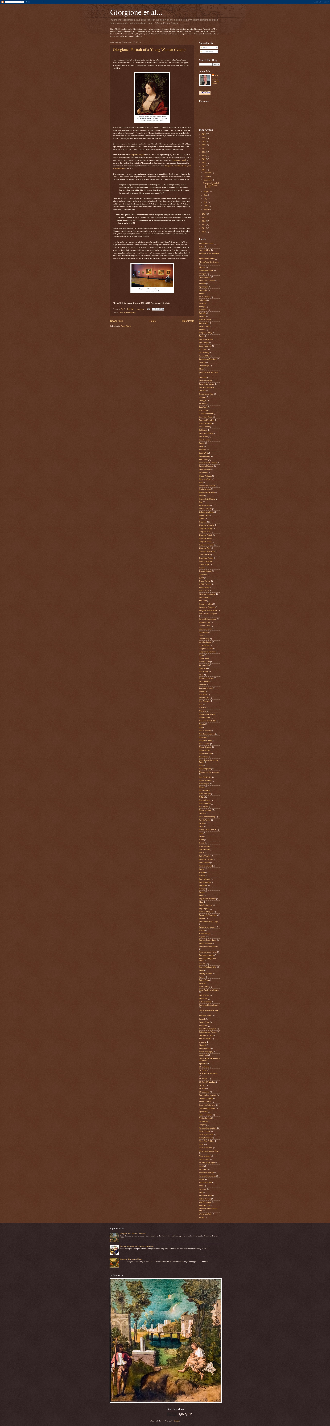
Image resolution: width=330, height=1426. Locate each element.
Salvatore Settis (205, 1016)
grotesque (203, 574)
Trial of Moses (204, 1159)
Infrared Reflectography (208, 619)
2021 (204, 152)
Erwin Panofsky (205, 469)
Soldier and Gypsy (206, 1052)
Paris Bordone (204, 863)
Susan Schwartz (205, 1102)
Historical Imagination (207, 594)
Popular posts (204, 909)
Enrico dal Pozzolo (206, 466)
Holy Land (203, 601)
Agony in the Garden (206, 259)
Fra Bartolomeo (205, 489)
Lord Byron (203, 695)
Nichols (202, 823)
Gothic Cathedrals (206, 561)
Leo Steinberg (204, 681)
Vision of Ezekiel (205, 1196)
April (206, 202)
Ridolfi (201, 970)
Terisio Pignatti (204, 1131)
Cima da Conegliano (206, 384)
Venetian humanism (206, 1173)
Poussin (202, 918)
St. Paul (202, 1085)
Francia (202, 496)
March (206, 206)
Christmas (203, 378)
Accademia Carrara (206, 243)
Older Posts (188, 321)
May (206, 199)
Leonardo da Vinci (206, 688)
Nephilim (202, 813)
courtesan (203, 404)
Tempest (202, 1125)
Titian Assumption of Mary (209, 1151)
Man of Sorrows (205, 731)
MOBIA (202, 797)
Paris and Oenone (206, 859)
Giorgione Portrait (205, 535)
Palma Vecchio (204, 856)
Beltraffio (202, 313)
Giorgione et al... (136, 12)
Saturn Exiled (204, 1022)
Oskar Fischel (204, 849)
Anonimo (202, 284)
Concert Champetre (206, 387)
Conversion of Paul (206, 394)
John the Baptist (205, 642)
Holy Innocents (204, 597)
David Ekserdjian (205, 423)
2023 (204, 145)
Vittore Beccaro (205, 1199)
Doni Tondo (203, 436)
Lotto (201, 704)
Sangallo (202, 1019)
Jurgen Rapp (204, 658)
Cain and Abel (204, 356)
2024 (204, 141)
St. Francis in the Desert (208, 1073)
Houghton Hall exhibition (208, 611)
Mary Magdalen (129, 313)
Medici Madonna (205, 781)
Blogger (176, 1421)
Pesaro (201, 892)
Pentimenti (203, 886)
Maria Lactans (204, 744)
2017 (204, 166)
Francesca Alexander (207, 492)
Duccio (201, 443)
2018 (204, 163)
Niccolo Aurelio (204, 820)
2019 (204, 159)
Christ (201, 369)
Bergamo (202, 316)
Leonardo (202, 685)
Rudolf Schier (204, 995)
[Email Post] (148, 309)
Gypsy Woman (204, 581)
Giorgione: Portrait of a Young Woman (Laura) (149, 49)
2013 (204, 221)
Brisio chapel (204, 343)
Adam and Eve (204, 250)
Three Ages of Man (206, 1134)
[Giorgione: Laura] (179, 160)
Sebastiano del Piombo (207, 1032)
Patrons (202, 876)
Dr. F (216, 75)
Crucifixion (203, 407)
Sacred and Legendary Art (208, 1005)
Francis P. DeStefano (207, 499)
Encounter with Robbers (208, 463)
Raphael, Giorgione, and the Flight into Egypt (137, 1246)
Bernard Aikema (205, 320)
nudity (201, 840)
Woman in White (205, 1214)
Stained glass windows (207, 1095)
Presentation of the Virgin (208, 922)
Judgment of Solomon (207, 652)
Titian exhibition (205, 1156)
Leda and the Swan (206, 678)
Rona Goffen (204, 987)
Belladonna (203, 310)
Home (153, 321)
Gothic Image (204, 565)
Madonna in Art (204, 717)
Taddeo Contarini (205, 1118)
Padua (201, 853)
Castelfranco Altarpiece (207, 359)
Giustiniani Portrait (206, 558)
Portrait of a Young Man (208, 915)
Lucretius (202, 708)
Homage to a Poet (206, 604)
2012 (204, 225)
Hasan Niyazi (204, 588)
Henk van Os (204, 591)
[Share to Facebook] (160, 309)
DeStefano (203, 430)
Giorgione (202, 522)
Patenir (201, 869)
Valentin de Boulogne (207, 1163)
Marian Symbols (205, 747)
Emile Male (203, 460)
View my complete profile (215, 81)
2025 (204, 138)
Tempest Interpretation (207, 1128)
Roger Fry (203, 983)
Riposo (201, 977)
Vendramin (203, 1169)
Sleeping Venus (205, 1049)
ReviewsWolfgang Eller (207, 967)
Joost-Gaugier (204, 645)
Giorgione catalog (205, 528)
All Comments (207, 52)
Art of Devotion (204, 297)
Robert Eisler (204, 980)
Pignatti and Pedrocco (207, 899)
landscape (203, 668)
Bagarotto (202, 303)
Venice (201, 1179)
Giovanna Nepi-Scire (206, 551)
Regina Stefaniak (205, 943)
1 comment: (140, 309)
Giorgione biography (206, 525)
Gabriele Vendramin (206, 512)
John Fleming (204, 639)
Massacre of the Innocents (209, 772)
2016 (204, 170)
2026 (204, 134)
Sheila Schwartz (205, 1039)
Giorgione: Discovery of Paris (131, 1259)
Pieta (201, 895)
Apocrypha (203, 290)
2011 (204, 228)
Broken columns (205, 346)
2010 (204, 232)
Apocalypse (203, 287)
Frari (201, 502)
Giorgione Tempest (206, 545)
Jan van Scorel (204, 626)
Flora (201, 483)
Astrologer (203, 300)
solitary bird (203, 1055)
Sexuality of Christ (206, 1035)
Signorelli (202, 1045)
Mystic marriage (205, 810)
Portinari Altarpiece (206, 912)
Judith (201, 655)
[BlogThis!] (155, 309)
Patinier (202, 872)
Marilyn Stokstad (205, 754)
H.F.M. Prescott (205, 584)
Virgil (201, 1192)
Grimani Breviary (205, 571)
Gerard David (204, 515)
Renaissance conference (208, 947)
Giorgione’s (137, 155)
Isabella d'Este (204, 622)
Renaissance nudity (206, 955)
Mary (201, 765)
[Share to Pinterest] (163, 309)
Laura (121, 313)
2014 (204, 217)
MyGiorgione (204, 807)
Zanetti (201, 1217)
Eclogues (202, 450)
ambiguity (202, 274)
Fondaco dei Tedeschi (207, 486)
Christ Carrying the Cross (208, 372)
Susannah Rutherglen (207, 1105)
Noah (201, 827)
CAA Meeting (204, 353)
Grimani (202, 568)
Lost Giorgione (204, 701)
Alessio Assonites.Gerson (208, 262)
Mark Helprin (204, 757)
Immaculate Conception (208, 614)
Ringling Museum (205, 974)
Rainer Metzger (205, 933)
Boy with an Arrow (206, 339)
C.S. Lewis (203, 349)
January (207, 209)
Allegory (202, 267)
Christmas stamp (205, 381)
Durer (201, 446)
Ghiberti (202, 519)
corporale (202, 397)
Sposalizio (203, 1064)
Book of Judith (204, 326)
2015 (204, 214)
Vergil (201, 1186)
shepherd (202, 1042)
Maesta (202, 724)
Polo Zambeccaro (205, 905)
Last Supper (203, 672)
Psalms (202, 930)
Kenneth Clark (204, 662)
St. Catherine (204, 1067)
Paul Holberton (204, 879)
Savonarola (203, 1026)
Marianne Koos (204, 750)
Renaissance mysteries (208, 952)
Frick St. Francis (205, 509)
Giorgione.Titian (205, 548)
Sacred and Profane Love (208, 1010)
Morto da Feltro (205, 804)
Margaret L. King (205, 740)
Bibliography (203, 323)
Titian (201, 1144)
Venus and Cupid (205, 1182)
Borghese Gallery (205, 333)
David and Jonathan (206, 420)
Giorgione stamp (205, 542)
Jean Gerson (204, 632)
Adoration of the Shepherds (209, 253)
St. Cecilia (203, 1070)
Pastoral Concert (205, 866)
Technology (203, 1121)
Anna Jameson (204, 277)
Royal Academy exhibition (208, 990)
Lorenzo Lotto (204, 698)
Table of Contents (205, 1115)
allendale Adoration (206, 270)
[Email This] (153, 309)
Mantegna (203, 737)
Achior (201, 247)
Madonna (202, 711)
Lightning (202, 691)
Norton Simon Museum (207, 830)
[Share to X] (158, 309)
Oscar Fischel (204, 846)
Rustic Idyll (203, 999)
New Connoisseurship (207, 817)
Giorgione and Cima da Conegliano (133, 1234)
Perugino (202, 889)
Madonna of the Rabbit (207, 721)
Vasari (201, 1166)
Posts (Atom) (126, 326)
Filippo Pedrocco (205, 476)
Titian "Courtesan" (206, 1148)
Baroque (202, 307)
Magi (201, 727)
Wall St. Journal (205, 1202)
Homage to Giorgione (207, 607)
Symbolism (203, 1111)
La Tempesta (204, 665)
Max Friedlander (205, 777)
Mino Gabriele (204, 790)
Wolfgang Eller (204, 1205)
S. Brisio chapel (205, 1002)
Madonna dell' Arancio (207, 714)
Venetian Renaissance (207, 1176)
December (208, 173)
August (207, 191)
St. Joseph (203, 1079)
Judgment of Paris (206, 649)
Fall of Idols (203, 473)
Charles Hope (204, 366)
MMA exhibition (205, 794)
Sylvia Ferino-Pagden (207, 1108)
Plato (201, 902)
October (207, 176)
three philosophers (206, 1138)
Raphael (202, 937)
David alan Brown (205, 417)
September (208, 180)
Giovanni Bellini (205, 555)
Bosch (201, 336)
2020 (204, 155)
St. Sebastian (204, 1092)
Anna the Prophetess (207, 280)
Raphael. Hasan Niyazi (207, 940)
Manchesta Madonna (207, 734)
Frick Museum (204, 506)
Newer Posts (116, 321)
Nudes (201, 836)
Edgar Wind (203, 453)
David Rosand (204, 427)
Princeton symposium (207, 927)
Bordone (202, 330)
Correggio (202, 400)
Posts (204, 48)
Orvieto (202, 843)
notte (201, 833)
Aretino (201, 293)
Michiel (201, 787)
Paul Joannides (205, 882)
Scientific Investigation (207, 1029)
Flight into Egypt (205, 479)
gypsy (201, 578)
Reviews (202, 964)
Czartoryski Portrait (206, 414)
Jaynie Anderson (205, 629)
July (205, 195)
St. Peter (202, 1089)
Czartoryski (203, 410)
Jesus (201, 635)
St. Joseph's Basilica (207, 1082)
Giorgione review (205, 538)
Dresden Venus (205, 440)
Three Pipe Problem (206, 1141)
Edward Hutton (204, 456)
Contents (202, 391)
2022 (204, 148)
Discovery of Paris (206, 433)
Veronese (202, 1189)
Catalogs (202, 362)
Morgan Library (204, 800)
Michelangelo (204, 784)
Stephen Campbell (206, 1098)
